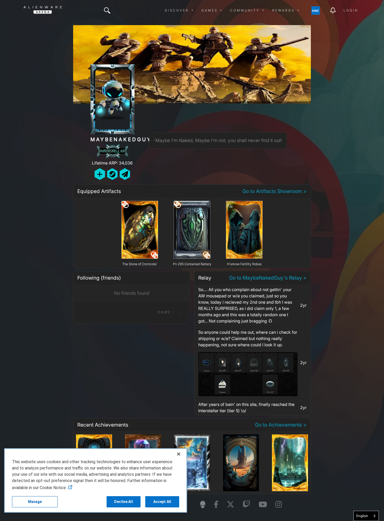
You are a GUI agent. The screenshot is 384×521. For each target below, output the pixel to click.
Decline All (123, 502)
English (362, 516)
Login (351, 10)
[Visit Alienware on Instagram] (278, 504)
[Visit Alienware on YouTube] (262, 504)
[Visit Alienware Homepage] (203, 504)
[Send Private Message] (125, 174)
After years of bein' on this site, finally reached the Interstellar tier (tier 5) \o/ (246, 407)
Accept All (162, 502)
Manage (35, 502)
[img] (107, 10)
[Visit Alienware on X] (230, 504)
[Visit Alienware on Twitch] (246, 504)
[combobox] (366, 516)
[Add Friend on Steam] (112, 174)
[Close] (178, 454)
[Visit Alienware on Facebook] (216, 504)
